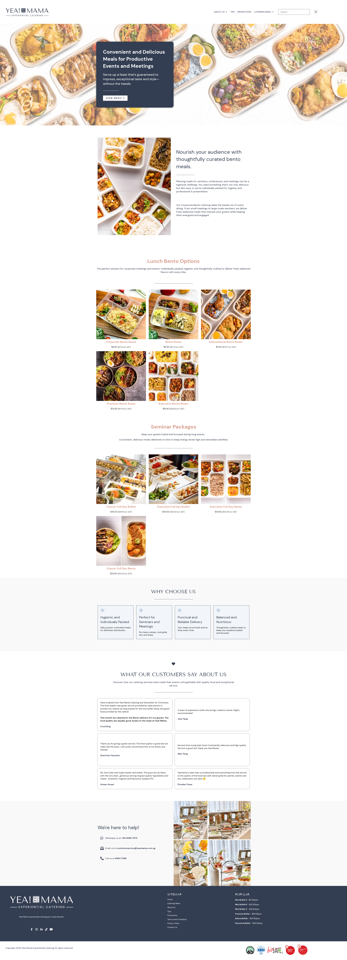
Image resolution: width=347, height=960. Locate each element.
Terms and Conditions (177, 919)
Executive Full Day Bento (226, 506)
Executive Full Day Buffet (173, 506)
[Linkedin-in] (41, 929)
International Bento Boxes (226, 342)
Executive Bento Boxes (173, 403)
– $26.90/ (245, 909)
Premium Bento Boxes (121, 403)
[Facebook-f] (31, 929)
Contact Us (172, 927)
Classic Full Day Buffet (121, 506)
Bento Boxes (173, 342)
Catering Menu (173, 903)
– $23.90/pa (246, 904)
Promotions (172, 915)
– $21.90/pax (246, 900)
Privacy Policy (173, 923)
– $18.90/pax (248, 914)
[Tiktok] (46, 929)
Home (170, 899)
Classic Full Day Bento (121, 568)
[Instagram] (36, 929)
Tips (169, 911)
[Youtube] (51, 929)
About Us (171, 907)
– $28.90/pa (248, 923)
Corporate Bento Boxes (121, 342)
